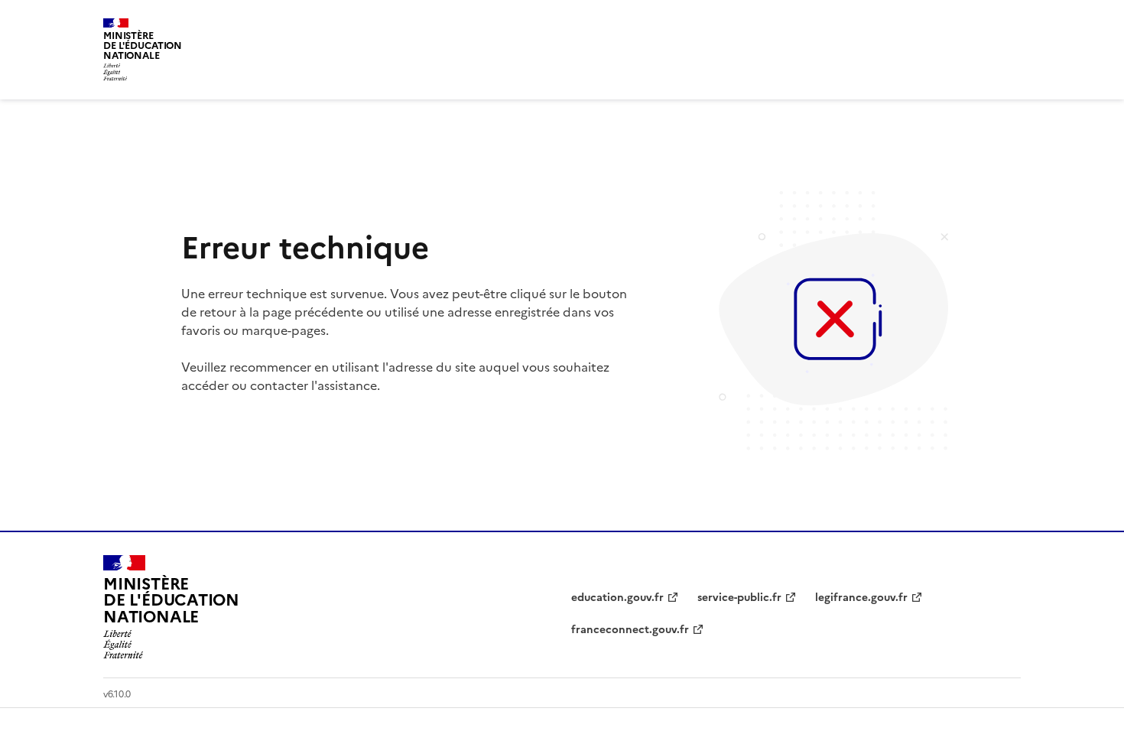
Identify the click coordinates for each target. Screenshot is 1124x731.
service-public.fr (739, 598)
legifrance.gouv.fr (861, 598)
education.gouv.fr (617, 598)
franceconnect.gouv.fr (630, 630)
